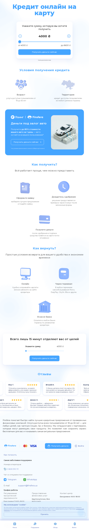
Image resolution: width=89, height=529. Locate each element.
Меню (15, 527)
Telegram (11, 479)
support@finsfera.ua (27, 486)
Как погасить (10, 455)
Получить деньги (60, 446)
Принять (45, 514)
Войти (74, 527)
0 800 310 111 (13, 469)
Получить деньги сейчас (44, 52)
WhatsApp (32, 479)
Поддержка (35, 527)
